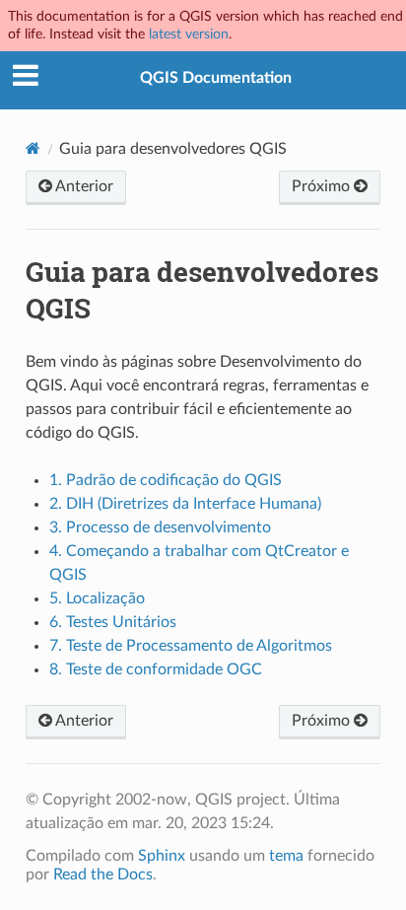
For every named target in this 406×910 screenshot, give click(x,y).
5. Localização (97, 598)
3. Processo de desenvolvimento (160, 527)
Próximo (323, 186)
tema (286, 856)
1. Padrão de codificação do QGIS (165, 480)
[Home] (33, 148)
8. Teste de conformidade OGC (155, 669)
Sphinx (161, 856)
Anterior (82, 186)
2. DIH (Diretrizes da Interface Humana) (185, 504)
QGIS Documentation (216, 78)
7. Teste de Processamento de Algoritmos (190, 646)
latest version (189, 34)
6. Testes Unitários (112, 622)
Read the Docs (103, 874)
